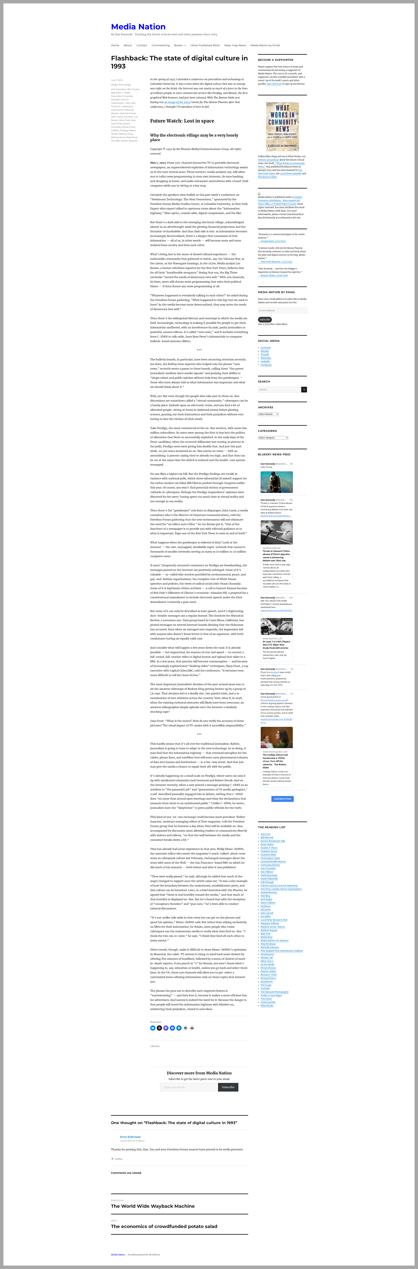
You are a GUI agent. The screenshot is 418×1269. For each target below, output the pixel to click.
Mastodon (266, 358)
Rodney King (126, 134)
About (128, 45)
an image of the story (177, 102)
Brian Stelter (267, 844)
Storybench (267, 981)
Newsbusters (267, 954)
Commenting (161, 45)
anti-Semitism (118, 89)
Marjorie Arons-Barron (273, 926)
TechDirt (265, 988)
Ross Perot (131, 137)
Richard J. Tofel (268, 974)
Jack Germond (127, 113)
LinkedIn (265, 361)
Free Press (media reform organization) (281, 889)
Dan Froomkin (268, 868)
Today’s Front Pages (271, 995)
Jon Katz (128, 116)
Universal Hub (268, 1002)
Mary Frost (124, 120)
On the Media (267, 964)
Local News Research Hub (274, 920)
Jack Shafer (266, 899)
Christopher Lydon (270, 858)
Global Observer (269, 892)
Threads (265, 354)
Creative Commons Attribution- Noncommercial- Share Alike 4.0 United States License (280, 200)
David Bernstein (269, 875)
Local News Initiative (291, 173)
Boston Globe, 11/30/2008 (274, 275)
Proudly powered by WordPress (144, 1254)
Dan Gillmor (267, 872)
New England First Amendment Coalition (282, 950)
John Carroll (267, 913)
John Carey (117, 116)
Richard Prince (268, 978)
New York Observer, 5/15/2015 (276, 261)
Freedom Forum (120, 99)
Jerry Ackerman (130, 1136)
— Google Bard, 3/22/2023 (272, 241)
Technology (125, 84)
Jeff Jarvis (266, 909)
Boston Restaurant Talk (273, 841)
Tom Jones (266, 998)
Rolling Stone (118, 137)
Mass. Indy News (235, 45)
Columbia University (122, 96)
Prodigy (124, 130)
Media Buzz (267, 937)
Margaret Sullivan (270, 923)
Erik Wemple (267, 882)
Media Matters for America (274, 940)
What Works (267, 1005)
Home (115, 45)
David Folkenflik (269, 878)
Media (114, 84)
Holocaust (127, 106)
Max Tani (265, 933)
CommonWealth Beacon (273, 861)
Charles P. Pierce (269, 847)
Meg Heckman (268, 944)
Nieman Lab (267, 957)
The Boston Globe (267, 177)
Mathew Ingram (269, 930)
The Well (115, 140)
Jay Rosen (266, 906)
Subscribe (228, 1087)
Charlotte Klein (268, 854)
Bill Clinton (133, 89)
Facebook (266, 347)
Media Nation (138, 26)
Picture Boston (268, 968)
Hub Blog (265, 896)
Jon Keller (266, 916)
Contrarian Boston (270, 865)
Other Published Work (205, 45)
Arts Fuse (265, 834)
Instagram (266, 365)
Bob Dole (116, 92)
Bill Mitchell (267, 837)
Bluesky (265, 351)
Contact (142, 45)
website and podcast (268, 159)
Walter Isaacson (129, 140)
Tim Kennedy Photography (275, 992)
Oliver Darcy (267, 961)
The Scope (266, 985)
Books (178, 45)
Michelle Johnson (270, 947)
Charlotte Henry (269, 851)
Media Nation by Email (265, 45)
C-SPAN (126, 92)
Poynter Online (268, 971)
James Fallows (268, 902)
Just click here (274, 84)
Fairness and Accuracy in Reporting (279, 885)
